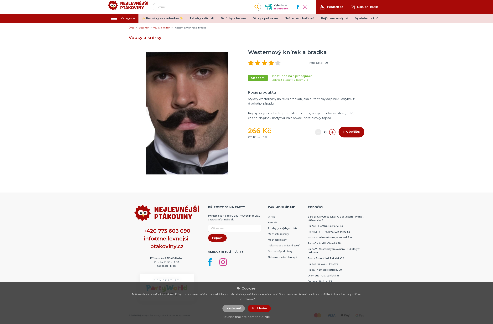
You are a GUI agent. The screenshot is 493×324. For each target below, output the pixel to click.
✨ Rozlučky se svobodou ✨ (162, 18)
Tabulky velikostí (201, 18)
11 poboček (281, 8)
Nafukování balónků (299, 18)
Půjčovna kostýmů (334, 18)
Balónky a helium (233, 18)
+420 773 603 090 (166, 231)
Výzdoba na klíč (366, 18)
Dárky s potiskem (265, 18)
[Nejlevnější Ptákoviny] (128, 7)
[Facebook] (298, 7)
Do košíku (351, 132)
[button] (331, 7)
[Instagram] (305, 7)
